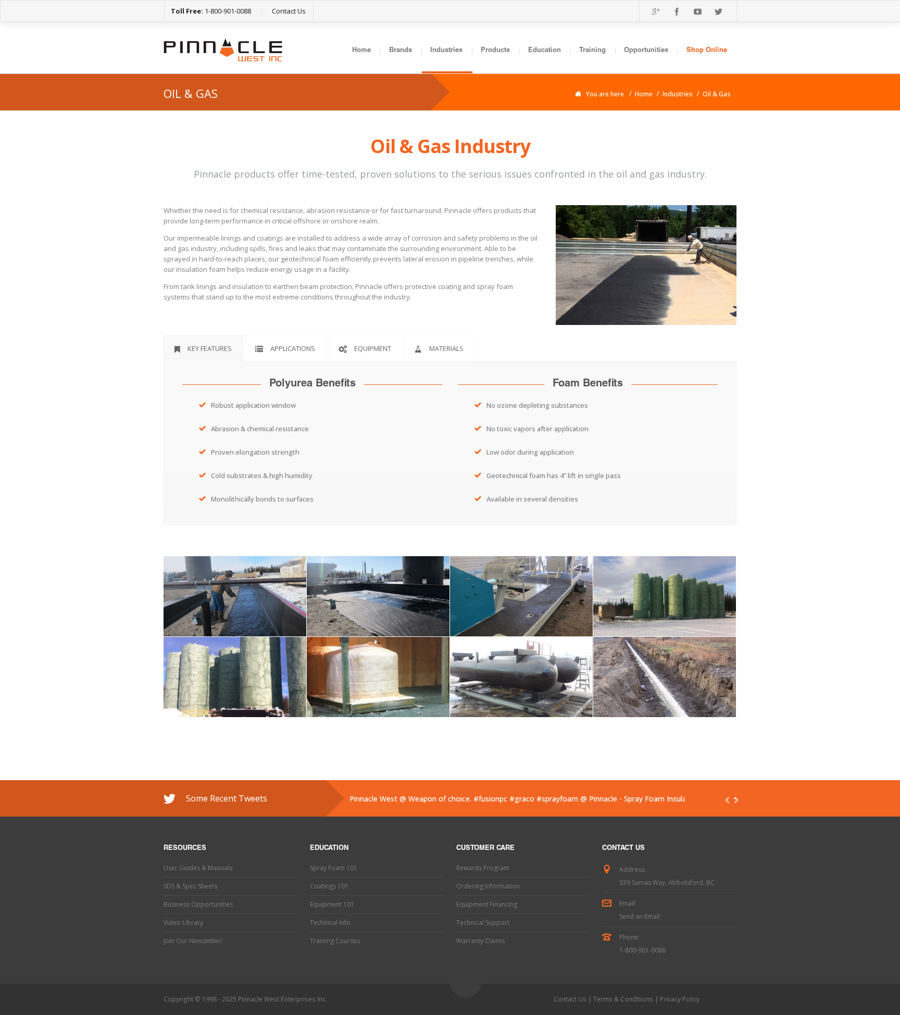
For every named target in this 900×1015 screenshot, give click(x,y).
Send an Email (639, 916)
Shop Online (706, 50)
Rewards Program (482, 867)
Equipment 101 (332, 904)
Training (592, 50)
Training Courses (335, 940)
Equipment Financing (486, 904)
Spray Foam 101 (333, 867)
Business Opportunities (198, 904)
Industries (446, 50)
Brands (400, 50)
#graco (521, 799)
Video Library (183, 922)
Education (544, 50)
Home (361, 50)
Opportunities (646, 50)
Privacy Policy (679, 999)
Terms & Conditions (623, 999)
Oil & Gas (717, 94)
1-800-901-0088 (228, 11)
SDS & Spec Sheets (190, 886)
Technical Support (482, 922)
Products (495, 50)
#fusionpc (490, 799)
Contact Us (289, 11)
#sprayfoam (557, 799)
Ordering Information (488, 886)
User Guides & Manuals (198, 867)
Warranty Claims (480, 940)
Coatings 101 (329, 886)
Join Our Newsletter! (193, 940)
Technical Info (330, 922)
